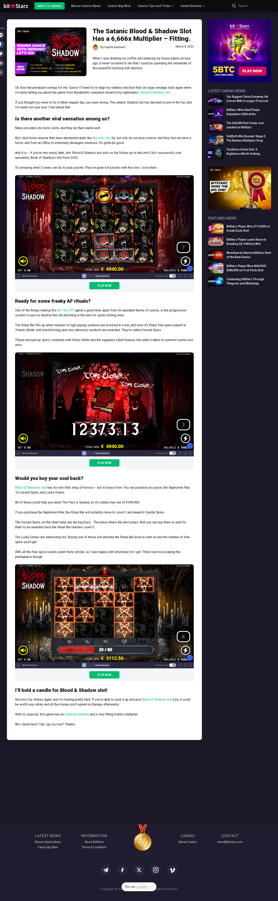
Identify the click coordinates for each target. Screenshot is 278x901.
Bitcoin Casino (188, 842)
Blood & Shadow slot (155, 92)
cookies (142, 887)
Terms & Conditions (94, 847)
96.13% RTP (65, 310)
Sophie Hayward (114, 47)
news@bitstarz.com (230, 842)
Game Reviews (191, 6)
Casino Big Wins (119, 6)
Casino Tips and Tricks (154, 6)
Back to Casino (49, 6)
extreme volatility (77, 714)
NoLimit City (101, 138)
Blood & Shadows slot (31, 487)
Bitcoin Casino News (86, 6)
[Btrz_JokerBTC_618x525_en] (239, 81)
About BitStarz (94, 842)
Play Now (104, 285)
